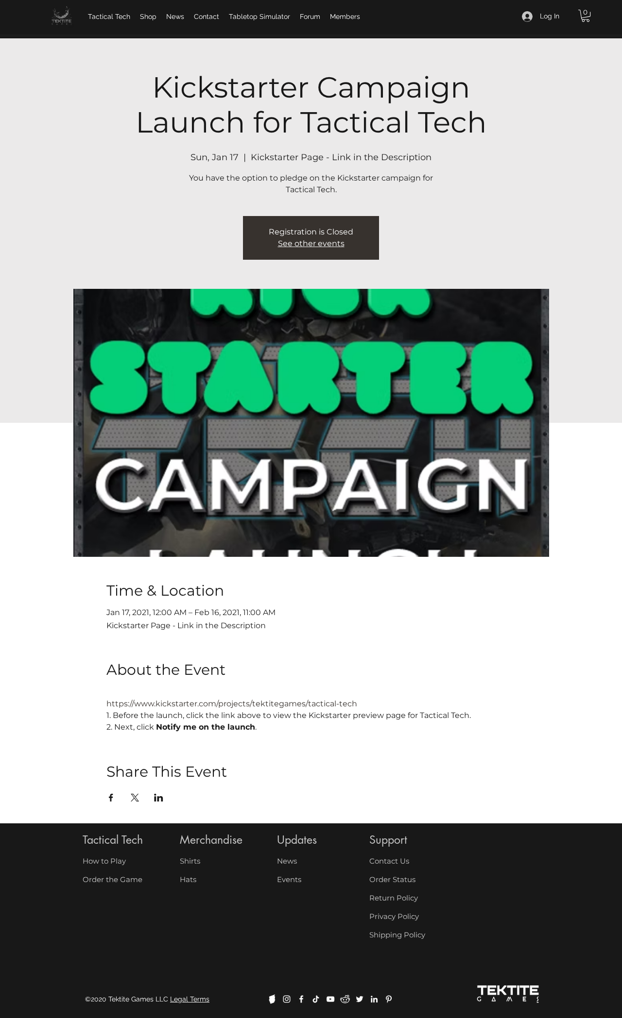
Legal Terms (189, 999)
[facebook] (301, 999)
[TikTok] (316, 999)
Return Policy (393, 897)
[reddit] (345, 999)
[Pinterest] (389, 999)
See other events (311, 243)
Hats (188, 879)
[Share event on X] (134, 797)
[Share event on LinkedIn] (158, 797)
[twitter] (359, 999)
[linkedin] (374, 999)
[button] (585, 16)
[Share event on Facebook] (111, 797)
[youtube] (330, 999)
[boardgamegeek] (272, 999)
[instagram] (287, 999)
